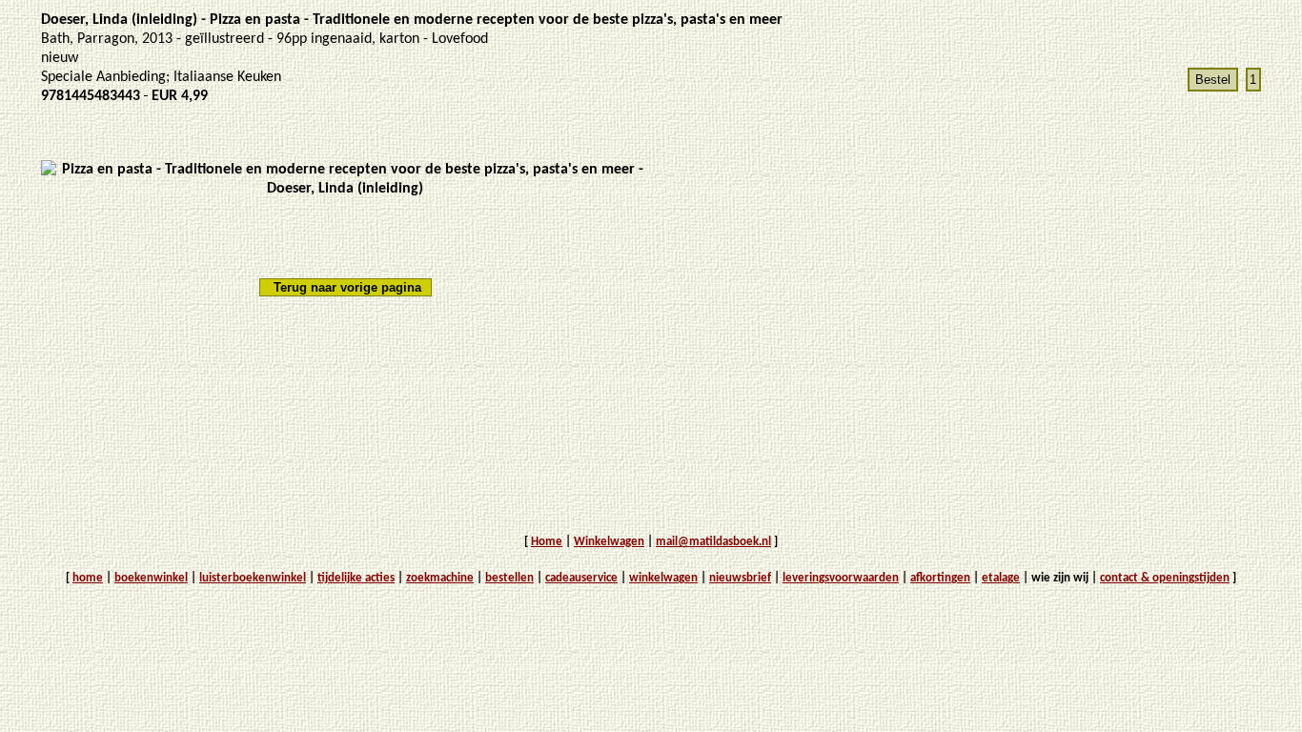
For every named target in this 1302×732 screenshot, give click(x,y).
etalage (1001, 578)
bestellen (509, 578)
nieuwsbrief (740, 578)
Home (546, 542)
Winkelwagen (609, 542)
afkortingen (940, 578)
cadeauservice (581, 578)
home (87, 578)
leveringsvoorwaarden (841, 578)
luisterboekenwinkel (252, 578)
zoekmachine (440, 578)
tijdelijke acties (356, 578)
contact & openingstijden (1165, 578)
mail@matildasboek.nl (713, 542)
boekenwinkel (151, 578)
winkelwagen (663, 578)
